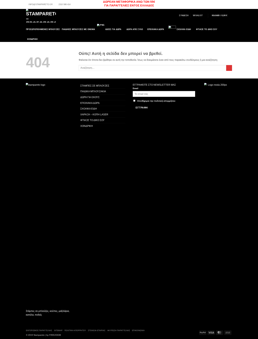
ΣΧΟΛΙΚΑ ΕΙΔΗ (184, 29)
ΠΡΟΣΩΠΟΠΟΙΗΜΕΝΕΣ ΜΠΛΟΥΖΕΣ (43, 29)
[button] (183, 16)
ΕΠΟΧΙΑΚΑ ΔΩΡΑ (155, 29)
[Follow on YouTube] (230, 4)
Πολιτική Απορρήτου (75, 330)
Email (135, 88)
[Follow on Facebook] (225, 4)
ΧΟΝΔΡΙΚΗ (86, 126)
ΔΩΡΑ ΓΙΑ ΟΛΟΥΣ (90, 97)
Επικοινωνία (138, 330)
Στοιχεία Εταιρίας (96, 330)
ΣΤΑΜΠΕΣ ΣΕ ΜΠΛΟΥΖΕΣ (94, 85)
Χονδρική (32, 39)
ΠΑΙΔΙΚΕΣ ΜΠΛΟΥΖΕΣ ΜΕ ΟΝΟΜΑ (78, 29)
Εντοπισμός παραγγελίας (39, 330)
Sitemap (58, 330)
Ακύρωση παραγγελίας (118, 330)
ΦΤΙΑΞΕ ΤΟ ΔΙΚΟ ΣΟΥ (206, 29)
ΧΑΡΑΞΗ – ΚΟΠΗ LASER (94, 114)
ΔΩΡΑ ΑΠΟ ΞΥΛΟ (134, 29)
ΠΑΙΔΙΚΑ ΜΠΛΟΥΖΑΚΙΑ (93, 91)
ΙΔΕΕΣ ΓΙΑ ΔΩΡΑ (113, 29)
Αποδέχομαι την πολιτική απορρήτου (156, 101)
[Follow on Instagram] (228, 4)
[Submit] (229, 68)
